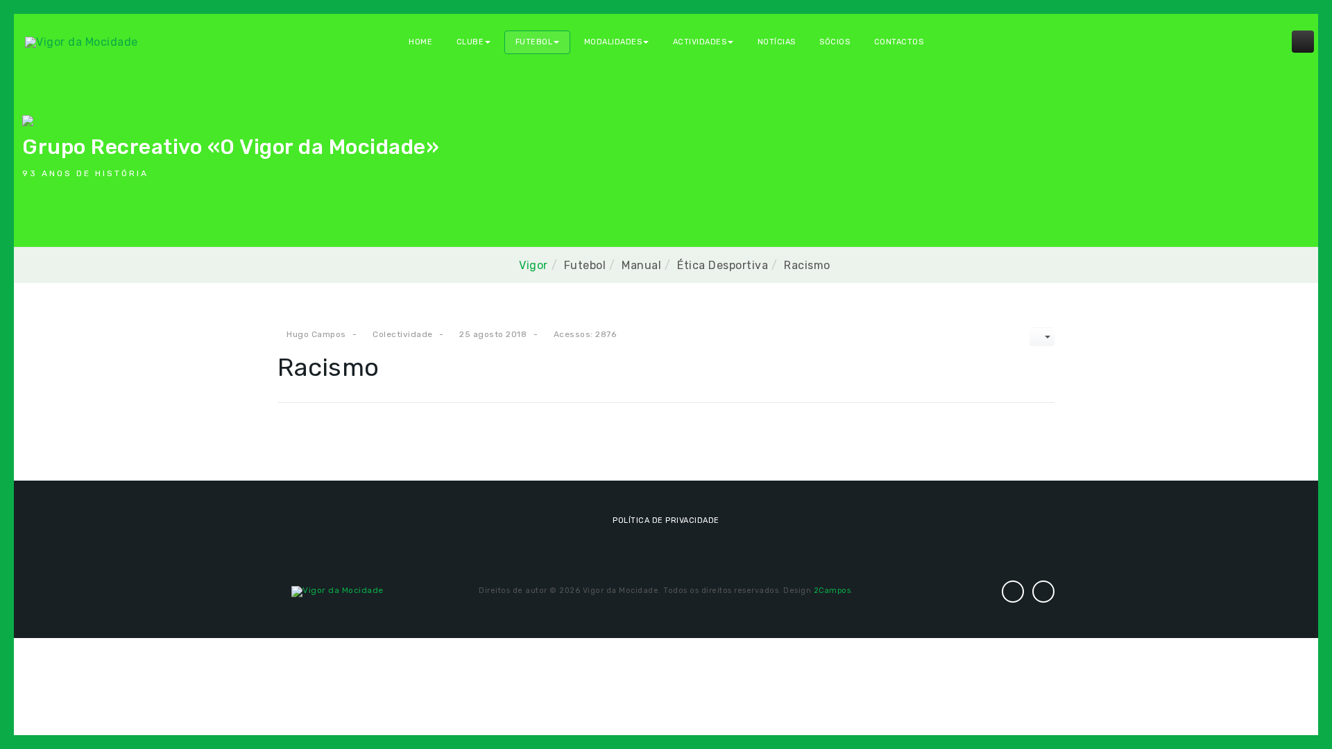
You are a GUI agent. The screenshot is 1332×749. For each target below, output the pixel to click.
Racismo (328, 367)
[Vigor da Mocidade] (81, 41)
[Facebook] (1043, 591)
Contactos (899, 41)
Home (420, 41)
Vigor (533, 265)
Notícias (777, 41)
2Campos (832, 590)
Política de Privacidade (666, 520)
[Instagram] (1012, 591)
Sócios (834, 41)
